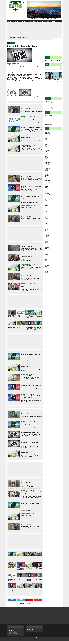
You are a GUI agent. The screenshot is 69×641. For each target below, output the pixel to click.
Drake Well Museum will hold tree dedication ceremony (30, 285)
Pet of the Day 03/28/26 (26, 376)
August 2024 (47, 155)
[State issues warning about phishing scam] (14, 446)
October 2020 (47, 210)
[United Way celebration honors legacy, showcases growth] (14, 200)
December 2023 (47, 164)
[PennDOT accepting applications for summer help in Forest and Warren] (14, 507)
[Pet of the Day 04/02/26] (14, 220)
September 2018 (47, 240)
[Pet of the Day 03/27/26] (14, 417)
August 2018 (47, 241)
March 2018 (47, 247)
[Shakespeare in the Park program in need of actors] (14, 131)
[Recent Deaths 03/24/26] (29, 566)
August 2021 (47, 198)
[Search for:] (53, 68)
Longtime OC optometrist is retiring (51, 101)
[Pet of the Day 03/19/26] (29, 587)
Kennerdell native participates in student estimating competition (31, 492)
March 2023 (47, 175)
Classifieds (49, 21)
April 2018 (46, 246)
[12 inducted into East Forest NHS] (12, 566)
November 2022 (47, 180)
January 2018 (47, 249)
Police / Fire (26, 21)
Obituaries (21, 21)
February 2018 (47, 248)
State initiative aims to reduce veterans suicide (30, 432)
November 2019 (47, 223)
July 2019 (46, 228)
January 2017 (47, 264)
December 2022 (47, 179)
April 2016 (46, 274)
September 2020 (47, 211)
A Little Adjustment (25, 118)
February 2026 (47, 133)
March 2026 (47, 132)
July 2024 (46, 156)
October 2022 (47, 181)
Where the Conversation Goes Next (11, 580)
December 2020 (47, 207)
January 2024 (47, 163)
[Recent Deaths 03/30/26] (14, 370)
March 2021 (47, 204)
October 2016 (47, 267)
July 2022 (46, 185)
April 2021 (46, 203)
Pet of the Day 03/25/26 (26, 524)
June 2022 (46, 186)
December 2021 (47, 193)
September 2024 (47, 153)
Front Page (9, 21)
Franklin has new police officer (27, 256)
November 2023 (47, 165)
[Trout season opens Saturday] (14, 250)
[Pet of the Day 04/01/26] (14, 279)
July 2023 (46, 170)
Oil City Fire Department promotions (37, 558)
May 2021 (46, 201)
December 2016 (47, 265)
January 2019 (47, 235)
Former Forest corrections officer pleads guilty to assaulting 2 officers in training (11, 591)
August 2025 (47, 140)
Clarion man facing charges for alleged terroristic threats (31, 186)
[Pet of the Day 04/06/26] (14, 112)
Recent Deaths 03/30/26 (26, 366)
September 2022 (47, 182)
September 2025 (47, 139)
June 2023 (46, 171)
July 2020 (46, 213)
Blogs (57, 21)
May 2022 (46, 187)
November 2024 (47, 151)
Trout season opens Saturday (26, 246)
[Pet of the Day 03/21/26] (21, 576)
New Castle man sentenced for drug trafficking (29, 580)
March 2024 (47, 161)
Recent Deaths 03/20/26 (20, 589)
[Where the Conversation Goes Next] (12, 576)
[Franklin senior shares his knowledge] (29, 555)
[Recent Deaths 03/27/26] (14, 456)
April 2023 (46, 174)
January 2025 (47, 149)
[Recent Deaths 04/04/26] (14, 151)
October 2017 (47, 253)
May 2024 (46, 158)
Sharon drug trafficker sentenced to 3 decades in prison (31, 386)
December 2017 (47, 251)
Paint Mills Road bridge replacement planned (11, 558)
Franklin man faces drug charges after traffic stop (20, 569)
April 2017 (46, 260)
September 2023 (47, 168)
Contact (53, 21)
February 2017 (47, 263)
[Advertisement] (34, 29)
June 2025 (46, 143)
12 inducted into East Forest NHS (11, 569)
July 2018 (46, 242)
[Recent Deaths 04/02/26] (14, 270)
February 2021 (47, 205)
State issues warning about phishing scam (29, 442)
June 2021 (46, 200)
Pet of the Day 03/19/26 (29, 589)
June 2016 (46, 272)
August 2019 (47, 227)
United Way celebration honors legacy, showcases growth (31, 197)
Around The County (36, 21)
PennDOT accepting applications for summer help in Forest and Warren (31, 504)
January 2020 (47, 221)
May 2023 (46, 173)
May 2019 (46, 230)
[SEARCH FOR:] (57, 39)
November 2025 (47, 137)
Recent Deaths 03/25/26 (20, 558)
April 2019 (46, 231)
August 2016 (47, 270)
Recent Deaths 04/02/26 (26, 266)
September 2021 (47, 197)
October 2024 (47, 152)
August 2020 (47, 212)
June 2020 (46, 215)
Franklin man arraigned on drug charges (51, 108)
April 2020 (46, 217)
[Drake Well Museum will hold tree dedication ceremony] (14, 289)
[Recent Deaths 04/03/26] (14, 211)
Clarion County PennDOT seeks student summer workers (30, 355)
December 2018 (47, 236)
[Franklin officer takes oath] (38, 587)
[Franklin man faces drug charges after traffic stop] (21, 566)
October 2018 (47, 239)
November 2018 (47, 237)
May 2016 (46, 273)
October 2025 (47, 138)
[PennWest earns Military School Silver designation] (14, 427)
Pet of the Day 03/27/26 (26, 413)
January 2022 (47, 192)
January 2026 (47, 134)
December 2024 (47, 150)
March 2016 (47, 276)
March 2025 (47, 146)
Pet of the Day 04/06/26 (26, 108)
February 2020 (47, 219)
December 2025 (47, 135)
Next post (28, 603)
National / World (15, 21)
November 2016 (47, 266)
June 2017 (46, 258)
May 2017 (46, 259)
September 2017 (47, 254)
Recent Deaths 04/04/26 (26, 147)
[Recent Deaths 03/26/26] (14, 519)
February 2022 (47, 191)
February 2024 (47, 162)
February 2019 (47, 234)
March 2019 (47, 233)
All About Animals (11, 315)
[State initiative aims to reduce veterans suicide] (14, 436)
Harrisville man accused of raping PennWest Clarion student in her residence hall (31, 396)
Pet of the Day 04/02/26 (26, 216)
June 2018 (46, 243)
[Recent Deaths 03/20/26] (21, 587)
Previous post (22, 603)
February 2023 (47, 176)
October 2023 (47, 167)
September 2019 (47, 225)
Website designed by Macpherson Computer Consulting (55, 638)
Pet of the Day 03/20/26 (38, 579)
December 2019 (47, 222)
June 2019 (46, 229)
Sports (31, 21)
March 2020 (47, 218)
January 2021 (47, 206)
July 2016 (46, 271)
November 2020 (47, 209)
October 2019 (47, 224)
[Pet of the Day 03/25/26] (14, 529)
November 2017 (47, 252)
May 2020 (46, 216)
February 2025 (47, 147)
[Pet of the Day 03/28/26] (14, 380)
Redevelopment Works (20, 315)
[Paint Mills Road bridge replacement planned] (12, 555)
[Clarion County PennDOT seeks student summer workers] (14, 358)
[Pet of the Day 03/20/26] (38, 576)
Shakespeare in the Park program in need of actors (31, 127)
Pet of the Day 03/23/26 (38, 568)
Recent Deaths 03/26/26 (26, 515)
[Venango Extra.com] (15, 6)
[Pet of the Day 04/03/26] (14, 180)
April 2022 (46, 188)
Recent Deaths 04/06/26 (26, 137)
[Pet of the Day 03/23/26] (38, 566)
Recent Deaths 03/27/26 (26, 452)
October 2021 (47, 195)
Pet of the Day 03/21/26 (20, 579)
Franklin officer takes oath (38, 589)
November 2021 (47, 194)
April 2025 (46, 145)
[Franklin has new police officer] (14, 260)
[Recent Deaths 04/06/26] (14, 141)
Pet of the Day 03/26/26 (26, 482)
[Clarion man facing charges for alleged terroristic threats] (14, 190)
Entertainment (43, 21)
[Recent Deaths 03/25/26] (21, 555)
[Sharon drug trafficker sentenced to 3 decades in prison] (14, 389)
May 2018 (46, 245)
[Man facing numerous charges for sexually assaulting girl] (13, 93)
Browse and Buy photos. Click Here (53, 60)
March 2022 (47, 189)
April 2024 (46, 159)
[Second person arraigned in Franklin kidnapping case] (37, 92)
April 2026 (46, 131)
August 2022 (47, 183)
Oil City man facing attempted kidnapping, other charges (23, 97)
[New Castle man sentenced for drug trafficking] (29, 576)
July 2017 (46, 257)
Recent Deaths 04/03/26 (26, 207)
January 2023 (47, 177)
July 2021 (46, 199)
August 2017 (47, 255)
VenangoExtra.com (13, 63)
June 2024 (46, 157)
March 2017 (47, 261)
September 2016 (47, 268)
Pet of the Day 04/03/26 (26, 176)
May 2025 (46, 144)
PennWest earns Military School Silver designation (31, 423)
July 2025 (46, 141)
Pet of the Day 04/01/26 (26, 275)
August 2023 (47, 169)
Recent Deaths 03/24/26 (29, 568)
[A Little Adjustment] (14, 122)
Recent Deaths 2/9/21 (48, 107)
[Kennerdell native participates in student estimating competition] (14, 496)
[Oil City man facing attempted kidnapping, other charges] (25, 92)
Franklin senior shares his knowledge (29, 558)
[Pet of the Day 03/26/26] (14, 486)
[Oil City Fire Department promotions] (38, 555)
